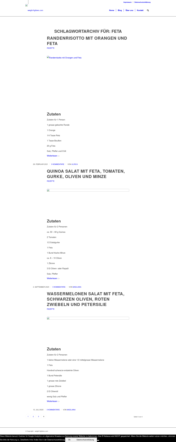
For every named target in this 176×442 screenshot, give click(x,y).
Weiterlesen (52, 155)
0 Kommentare (57, 164)
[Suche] (148, 10)
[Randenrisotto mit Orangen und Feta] (88, 83)
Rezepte (50, 48)
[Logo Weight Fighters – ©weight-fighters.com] (34, 10)
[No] (98, 440)
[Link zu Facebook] (30, 2)
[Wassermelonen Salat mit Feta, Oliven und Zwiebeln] (88, 331)
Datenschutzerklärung (142, 2)
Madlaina (77, 287)
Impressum (127, 2)
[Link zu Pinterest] (26, 2)
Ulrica (75, 164)
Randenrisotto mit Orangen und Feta (87, 40)
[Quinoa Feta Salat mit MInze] (88, 203)
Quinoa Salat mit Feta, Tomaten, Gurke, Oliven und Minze (86, 173)
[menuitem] (127, 2)
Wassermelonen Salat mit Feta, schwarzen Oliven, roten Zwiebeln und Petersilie (85, 299)
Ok (69, 440)
